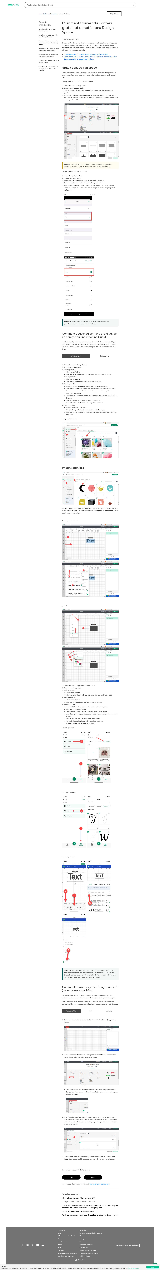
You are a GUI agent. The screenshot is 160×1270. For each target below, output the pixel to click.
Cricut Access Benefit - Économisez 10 (78, 1211)
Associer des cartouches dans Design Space (49, 61)
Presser (60, 1244)
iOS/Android (104, 356)
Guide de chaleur (85, 1256)
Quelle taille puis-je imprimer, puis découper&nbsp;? (49, 55)
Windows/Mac (76, 356)
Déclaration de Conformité (88, 1250)
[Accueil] (13, 5)
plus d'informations (133, 1268)
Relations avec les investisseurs (67, 1253)
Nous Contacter (63, 1242)
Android (109, 1011)
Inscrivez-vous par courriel (127, 1245)
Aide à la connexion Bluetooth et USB (78, 1198)
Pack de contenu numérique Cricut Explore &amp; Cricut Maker (90, 1215)
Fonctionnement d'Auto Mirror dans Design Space (49, 36)
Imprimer (114, 14)
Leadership (83, 1230)
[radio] (71, 1177)
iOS (90, 1011)
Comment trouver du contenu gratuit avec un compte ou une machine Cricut (90, 57)
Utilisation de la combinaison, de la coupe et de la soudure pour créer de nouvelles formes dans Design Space (90, 1206)
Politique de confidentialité (66, 1236)
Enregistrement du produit (66, 1256)
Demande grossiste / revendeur (89, 1253)
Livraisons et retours (86, 1236)
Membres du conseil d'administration (91, 1233)
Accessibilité (84, 1247)
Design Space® (52, 14)
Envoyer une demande (99, 1184)
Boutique (82, 1239)
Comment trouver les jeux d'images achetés (79, 59)
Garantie (82, 1242)
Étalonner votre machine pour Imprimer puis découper (49, 49)
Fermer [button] (152, 1267)
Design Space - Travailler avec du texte (79, 1202)
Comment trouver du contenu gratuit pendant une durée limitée (86, 54)
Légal (59, 1233)
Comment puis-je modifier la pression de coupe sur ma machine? (48, 68)
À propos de (61, 1239)
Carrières (61, 1250)
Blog (59, 1247)
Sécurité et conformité (86, 1244)
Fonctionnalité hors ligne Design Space (47, 30)
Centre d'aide (42, 14)
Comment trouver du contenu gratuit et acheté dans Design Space (49, 42)
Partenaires (61, 1230)
